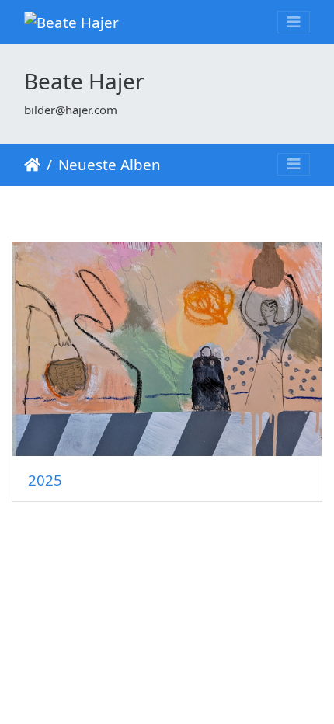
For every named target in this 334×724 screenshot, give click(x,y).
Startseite (32, 165)
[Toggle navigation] (293, 22)
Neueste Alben (109, 164)
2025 (45, 479)
